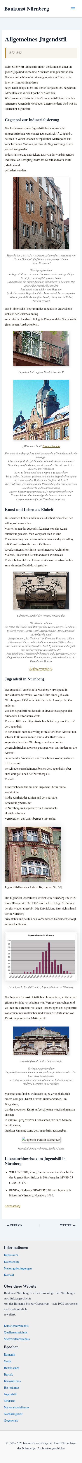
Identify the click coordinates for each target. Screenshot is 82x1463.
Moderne (9, 1401)
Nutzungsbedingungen (18, 1268)
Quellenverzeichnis (16, 1332)
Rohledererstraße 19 (41, 668)
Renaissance (11, 1368)
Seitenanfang (13, 1206)
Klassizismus (12, 1381)
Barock (8, 1374)
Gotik (7, 1361)
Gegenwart (11, 1420)
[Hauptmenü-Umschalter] (73, 8)
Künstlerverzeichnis (16, 1326)
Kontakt (9, 1275)
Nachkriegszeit (13, 1414)
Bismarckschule (51, 446)
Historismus (11, 1387)
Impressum (11, 1255)
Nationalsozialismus (16, 1407)
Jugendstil (10, 1394)
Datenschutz (11, 1262)
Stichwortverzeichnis (17, 1339)
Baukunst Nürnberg (26, 8)
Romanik (9, 1354)
